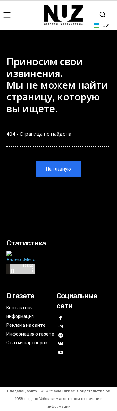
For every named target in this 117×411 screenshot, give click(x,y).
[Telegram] (61, 335)
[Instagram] (61, 327)
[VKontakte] (61, 344)
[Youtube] (61, 353)
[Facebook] (61, 318)
